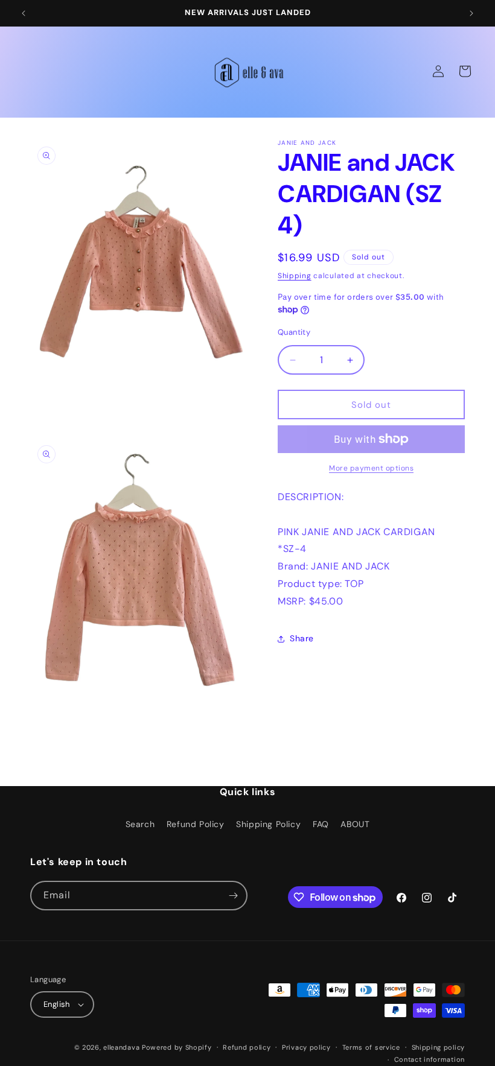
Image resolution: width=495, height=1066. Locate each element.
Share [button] (302, 638)
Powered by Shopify (177, 1047)
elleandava (121, 1047)
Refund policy (246, 1047)
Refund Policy (196, 824)
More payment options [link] (371, 468)
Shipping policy (438, 1047)
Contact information (429, 1059)
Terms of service (371, 1047)
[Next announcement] (471, 13)
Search (140, 824)
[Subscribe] (233, 895)
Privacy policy (306, 1047)
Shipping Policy (268, 824)
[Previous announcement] (23, 13)
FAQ (321, 824)
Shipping (294, 276)
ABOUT (354, 824)
